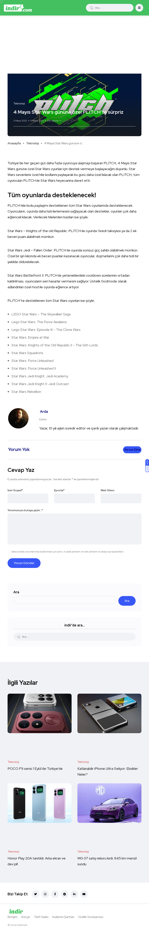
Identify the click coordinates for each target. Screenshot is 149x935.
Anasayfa (14, 143)
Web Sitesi (107, 490)
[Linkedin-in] (74, 894)
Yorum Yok (67, 120)
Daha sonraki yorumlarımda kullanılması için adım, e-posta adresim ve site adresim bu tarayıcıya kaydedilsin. (67, 551)
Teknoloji (32, 143)
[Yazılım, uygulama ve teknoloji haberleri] (18, 8)
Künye (25, 917)
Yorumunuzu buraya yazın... (25, 510)
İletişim (12, 917)
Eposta (59, 490)
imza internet (18, 925)
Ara (16, 592)
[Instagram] (45, 894)
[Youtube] (84, 894)
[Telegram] (64, 894)
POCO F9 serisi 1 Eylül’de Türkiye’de (35, 768)
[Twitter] (35, 894)
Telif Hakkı (41, 917)
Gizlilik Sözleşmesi (90, 917)
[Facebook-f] (55, 894)
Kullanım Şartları (63, 917)
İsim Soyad (15, 490)
